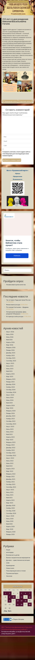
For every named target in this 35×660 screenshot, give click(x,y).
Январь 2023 (10, 445)
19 (21, 601)
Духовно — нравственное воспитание (18, 560)
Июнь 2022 (9, 463)
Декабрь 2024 (10, 384)
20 (25, 601)
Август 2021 (10, 489)
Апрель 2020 (10, 526)
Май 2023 (9, 434)
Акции (8, 550)
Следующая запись (24, 101)
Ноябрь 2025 (10, 355)
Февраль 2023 (10, 442)
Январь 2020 (10, 534)
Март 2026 (9, 345)
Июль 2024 (9, 397)
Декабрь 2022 (10, 447)
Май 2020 (9, 524)
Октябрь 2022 (10, 453)
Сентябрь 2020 (11, 513)
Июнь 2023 (9, 432)
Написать (17, 255)
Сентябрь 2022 (11, 455)
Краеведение (10, 565)
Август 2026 (10, 332)
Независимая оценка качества (16, 284)
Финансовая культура (13, 304)
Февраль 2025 (10, 379)
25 (17, 604)
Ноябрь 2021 (10, 482)
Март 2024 (9, 408)
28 (29, 604)
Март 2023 (9, 439)
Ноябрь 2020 (10, 508)
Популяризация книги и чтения (16, 571)
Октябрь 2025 (10, 358)
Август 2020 (10, 516)
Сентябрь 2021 (11, 487)
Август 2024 (10, 395)
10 (13, 597)
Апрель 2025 (10, 374)
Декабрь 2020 (10, 505)
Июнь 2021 (9, 495)
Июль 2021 (9, 492)
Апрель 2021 (10, 500)
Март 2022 (9, 471)
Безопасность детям (12, 555)
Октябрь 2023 (10, 421)
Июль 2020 (9, 518)
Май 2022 (9, 466)
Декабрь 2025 (10, 353)
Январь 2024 (10, 413)
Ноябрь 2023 (10, 418)
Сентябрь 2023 (11, 424)
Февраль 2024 (10, 411)
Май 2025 (9, 371)
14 (29, 597)
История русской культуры (14, 316)
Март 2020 (9, 529)
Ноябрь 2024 (10, 387)
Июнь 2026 (9, 337)
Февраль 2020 (10, 532)
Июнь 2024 (9, 400)
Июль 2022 (9, 461)
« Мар (5, 611)
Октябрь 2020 (10, 511)
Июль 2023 (9, 429)
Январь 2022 (10, 476)
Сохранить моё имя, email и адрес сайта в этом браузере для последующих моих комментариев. (16, 154)
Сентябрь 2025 (11, 361)
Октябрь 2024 (10, 389)
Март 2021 (9, 503)
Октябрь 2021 (10, 484)
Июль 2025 (9, 366)
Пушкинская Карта (12, 573)
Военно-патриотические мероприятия (18, 557)
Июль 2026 (9, 334)
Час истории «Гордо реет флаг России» (18, 300)
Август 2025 (10, 363)
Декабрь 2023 (10, 416)
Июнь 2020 (9, 521)
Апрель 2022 (10, 468)
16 (9, 601)
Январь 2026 (10, 350)
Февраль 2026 (10, 347)
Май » (10, 611)
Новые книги (10, 568)
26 (21, 604)
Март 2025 (9, 376)
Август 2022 (10, 458)
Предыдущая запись (10, 101)
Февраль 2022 (10, 474)
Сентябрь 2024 (11, 392)
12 (21, 597)
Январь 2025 (10, 382)
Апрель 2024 (10, 405)
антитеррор (9, 552)
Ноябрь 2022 (10, 450)
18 (17, 601)
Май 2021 (9, 497)
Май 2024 (9, 403)
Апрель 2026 (10, 342)
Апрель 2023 (10, 437)
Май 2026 (9, 339)
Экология (9, 576)
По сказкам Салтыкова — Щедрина (17, 307)
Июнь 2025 (9, 368)
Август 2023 (10, 426)
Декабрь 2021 (10, 479)
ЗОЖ (7, 563)
